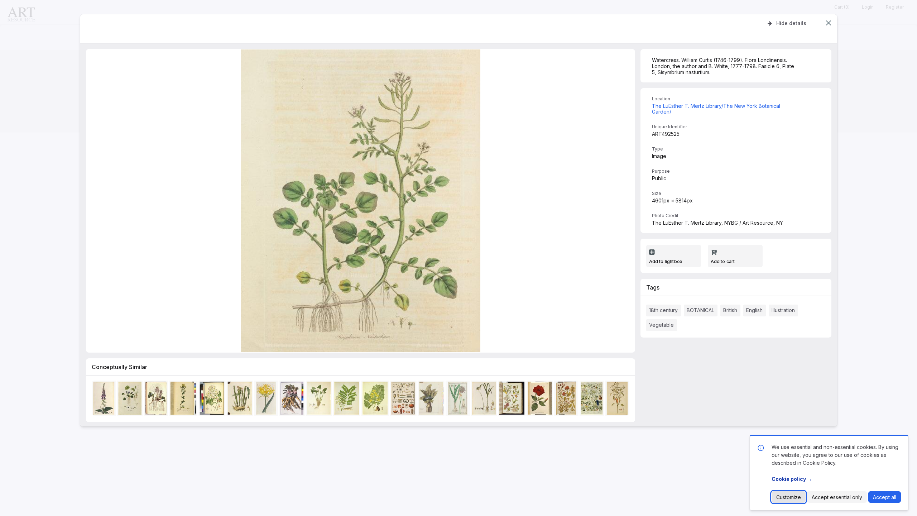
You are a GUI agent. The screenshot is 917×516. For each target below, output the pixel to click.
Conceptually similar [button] (119, 367)
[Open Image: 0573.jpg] (184, 399)
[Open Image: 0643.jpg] (404, 399)
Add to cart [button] (723, 261)
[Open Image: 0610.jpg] (618, 399)
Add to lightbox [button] (666, 261)
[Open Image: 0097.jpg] (293, 399)
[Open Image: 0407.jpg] (267, 399)
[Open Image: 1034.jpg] (376, 399)
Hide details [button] (791, 23)
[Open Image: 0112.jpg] (157, 399)
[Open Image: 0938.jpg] (513, 399)
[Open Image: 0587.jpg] (485, 399)
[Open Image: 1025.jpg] (347, 399)
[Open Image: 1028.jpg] (320, 399)
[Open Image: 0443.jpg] (592, 399)
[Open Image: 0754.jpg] (131, 399)
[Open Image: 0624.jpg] (240, 399)
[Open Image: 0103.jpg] (431, 399)
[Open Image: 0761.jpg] (105, 399)
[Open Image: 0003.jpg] (213, 399)
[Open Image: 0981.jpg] (541, 399)
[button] (828, 23)
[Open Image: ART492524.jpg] (458, 399)
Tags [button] (652, 287)
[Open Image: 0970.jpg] (567, 399)
